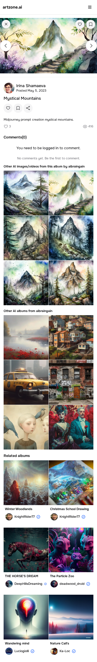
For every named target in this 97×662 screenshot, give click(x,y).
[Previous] (5, 45)
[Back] (6, 24)
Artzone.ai (12, 7)
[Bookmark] (90, 24)
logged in (51, 148)
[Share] (27, 108)
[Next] (91, 45)
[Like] (79, 24)
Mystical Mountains (22, 98)
